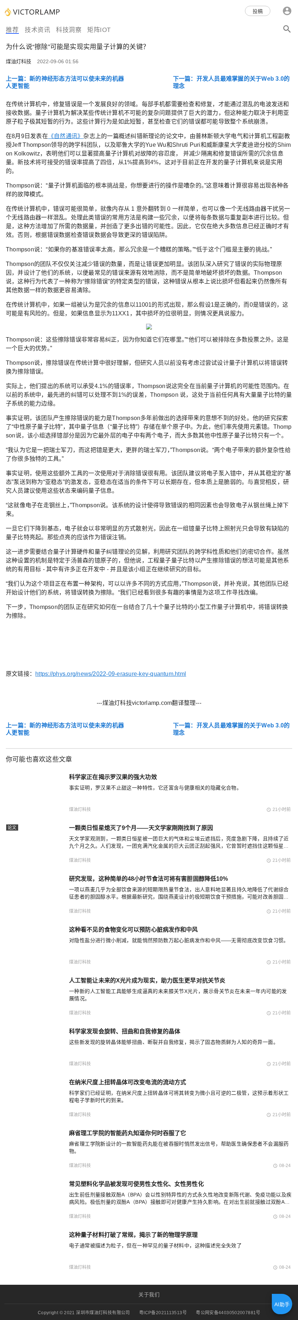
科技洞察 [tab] (68, 30)
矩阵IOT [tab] (99, 30)
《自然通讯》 (65, 136)
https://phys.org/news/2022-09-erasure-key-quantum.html (110, 674)
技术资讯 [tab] (37, 30)
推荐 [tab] (12, 30)
